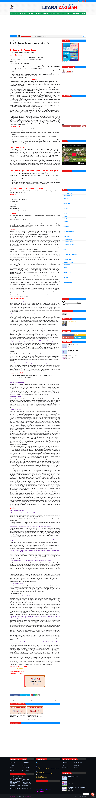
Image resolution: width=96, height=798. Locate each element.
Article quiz (38, 765)
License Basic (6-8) (68, 239)
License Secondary (68, 241)
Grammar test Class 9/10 (69, 234)
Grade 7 (65, 213)
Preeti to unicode (24, 1)
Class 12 (66, 198)
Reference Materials (68, 262)
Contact (18, 1)
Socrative (12, 768)
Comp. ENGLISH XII (69, 1)
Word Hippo (12, 770)
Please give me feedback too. (70, 257)
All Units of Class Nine (73, 344)
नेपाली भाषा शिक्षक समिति (40, 776)
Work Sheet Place (25, 770)
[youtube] (85, 1)
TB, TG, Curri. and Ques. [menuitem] (20, 13)
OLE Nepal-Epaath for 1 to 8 (27, 786)
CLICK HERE (20, 669)
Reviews (65, 267)
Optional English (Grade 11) (70, 252)
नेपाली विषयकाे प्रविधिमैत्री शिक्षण (41, 777)
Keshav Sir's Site (32, 1)
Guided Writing (67, 236)
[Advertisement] (48, 25)
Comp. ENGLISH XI (61, 1)
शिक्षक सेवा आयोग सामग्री (68, 282)
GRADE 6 (65, 211)
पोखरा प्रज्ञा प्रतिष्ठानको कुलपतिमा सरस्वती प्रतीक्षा (44, 773)
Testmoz (24, 768)
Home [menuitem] (12, 13)
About (14, 1)
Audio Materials (68, 195)
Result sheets (67, 264)
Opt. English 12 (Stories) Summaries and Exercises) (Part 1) (34, 717)
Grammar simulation (69, 231)
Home (11, 1)
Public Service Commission (15, 785)
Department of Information (15, 788)
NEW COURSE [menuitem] (76, 13)
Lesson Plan (76, 765)
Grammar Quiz (67, 226)
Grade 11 (66, 208)
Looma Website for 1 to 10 (15, 786)
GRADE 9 (65, 218)
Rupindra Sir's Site (39, 1)
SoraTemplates (12, 796)
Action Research (68, 193)
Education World (25, 762)
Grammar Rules (67, 229)
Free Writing (67, 203)
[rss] (80, 335)
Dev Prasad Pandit (14, 45)
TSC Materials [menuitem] (67, 13)
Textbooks (66, 277)
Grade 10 (66, 206)
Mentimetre (12, 765)
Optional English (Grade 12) (18, 40)
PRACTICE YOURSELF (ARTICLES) (38, 36)
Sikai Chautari (65, 767)
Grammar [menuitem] (38, 13)
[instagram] (83, 1)
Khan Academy (65, 762)
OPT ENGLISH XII (54, 1)
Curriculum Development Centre (27, 777)
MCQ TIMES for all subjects (27, 764)
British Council (12, 762)
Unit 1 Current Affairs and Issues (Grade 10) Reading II (76, 356)
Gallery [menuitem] (59, 13)
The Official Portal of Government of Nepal (26, 783)
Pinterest (76, 767)
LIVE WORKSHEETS (68, 246)
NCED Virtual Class (78, 762)
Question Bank (67, 259)
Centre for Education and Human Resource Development (15, 782)
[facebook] (78, 1)
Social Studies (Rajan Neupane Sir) (66, 769)
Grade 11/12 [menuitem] (45, 13)
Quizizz (11, 767)
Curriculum (66, 200)
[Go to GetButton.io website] (93, 796)
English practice (39, 763)
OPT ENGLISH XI (47, 1)
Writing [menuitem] (31, 13)
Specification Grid (68, 269)
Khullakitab (64, 765)
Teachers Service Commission (25, 780)
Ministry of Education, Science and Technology (16, 779)
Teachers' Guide (67, 272)
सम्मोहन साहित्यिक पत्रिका (40, 772)
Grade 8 (65, 216)
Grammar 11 (66, 221)
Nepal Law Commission (26, 788)
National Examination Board (15, 776)
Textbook (66, 275)
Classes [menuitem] (53, 13)
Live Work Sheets (13, 764)
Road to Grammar (25, 767)
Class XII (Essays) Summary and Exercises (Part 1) (17, 716)
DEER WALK (76, 764)
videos (65, 280)
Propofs (23, 765)
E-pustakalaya (25, 785)
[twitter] (81, 1)
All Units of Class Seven (73, 350)
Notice (65, 249)
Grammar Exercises (68, 223)
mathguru (38, 767)
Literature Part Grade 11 (69, 244)
